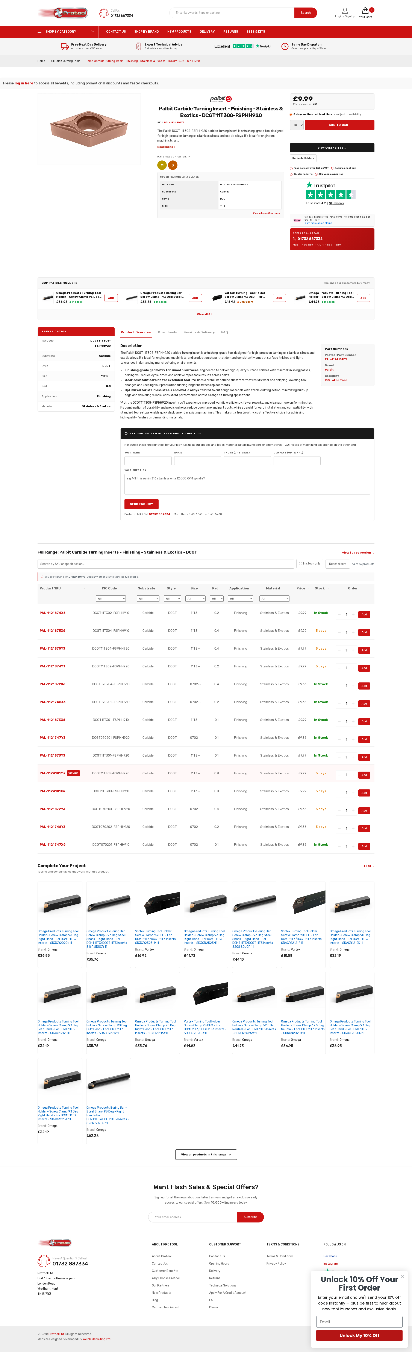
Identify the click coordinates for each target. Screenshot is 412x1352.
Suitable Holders (303, 158)
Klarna (213, 1307)
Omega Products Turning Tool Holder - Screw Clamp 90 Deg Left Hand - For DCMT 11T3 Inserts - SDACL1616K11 (106, 1027)
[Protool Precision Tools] (63, 12)
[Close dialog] (402, 1276)
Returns (214, 1278)
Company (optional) (288, 452)
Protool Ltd (56, 1334)
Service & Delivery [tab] (199, 332)
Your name (132, 452)
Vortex (149, 949)
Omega (53, 949)
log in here (24, 83)
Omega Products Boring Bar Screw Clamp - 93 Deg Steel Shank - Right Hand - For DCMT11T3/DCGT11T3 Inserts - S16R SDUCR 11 (162, 295)
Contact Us (160, 1263)
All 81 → (369, 866)
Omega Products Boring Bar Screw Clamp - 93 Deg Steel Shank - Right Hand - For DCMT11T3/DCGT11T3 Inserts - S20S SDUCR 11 (253, 939)
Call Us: (115, 10)
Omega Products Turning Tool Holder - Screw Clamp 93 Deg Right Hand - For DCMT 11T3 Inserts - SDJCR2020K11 (78, 295)
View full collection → (358, 552)
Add (111, 297)
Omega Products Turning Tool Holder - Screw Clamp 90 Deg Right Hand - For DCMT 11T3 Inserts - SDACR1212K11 (350, 937)
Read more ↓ (166, 146)
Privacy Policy (276, 1263)
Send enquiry (141, 504)
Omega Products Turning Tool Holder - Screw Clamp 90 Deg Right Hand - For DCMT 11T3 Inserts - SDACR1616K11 (155, 1027)
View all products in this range (204, 1154)
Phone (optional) (237, 452)
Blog (155, 1300)
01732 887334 (310, 239)
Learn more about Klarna (318, 223)
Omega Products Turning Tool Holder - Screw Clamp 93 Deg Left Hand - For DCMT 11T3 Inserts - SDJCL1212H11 (58, 1027)
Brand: (42, 949)
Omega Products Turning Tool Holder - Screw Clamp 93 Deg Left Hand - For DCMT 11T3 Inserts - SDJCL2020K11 (350, 1027)
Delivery (214, 1271)
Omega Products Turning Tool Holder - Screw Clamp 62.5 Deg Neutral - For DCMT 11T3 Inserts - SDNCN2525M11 (254, 1027)
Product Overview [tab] (136, 332)
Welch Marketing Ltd (97, 1339)
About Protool (161, 1256)
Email (178, 452)
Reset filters (337, 564)
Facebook (330, 1256)
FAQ (212, 1300)
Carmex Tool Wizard (165, 1307)
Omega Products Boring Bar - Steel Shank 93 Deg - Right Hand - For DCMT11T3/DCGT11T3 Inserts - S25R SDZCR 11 (107, 1115)
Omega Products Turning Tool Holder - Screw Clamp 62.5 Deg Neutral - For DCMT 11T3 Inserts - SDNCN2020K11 (303, 1027)
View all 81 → (206, 314)
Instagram (331, 1263)
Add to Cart (340, 125)
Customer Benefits (165, 1271)
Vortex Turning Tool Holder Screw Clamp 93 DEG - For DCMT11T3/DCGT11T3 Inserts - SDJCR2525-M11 (246, 295)
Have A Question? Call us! (70, 1258)
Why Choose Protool (166, 1278)
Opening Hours (219, 1263)
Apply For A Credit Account (228, 1293)
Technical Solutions (222, 1285)
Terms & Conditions (280, 1256)
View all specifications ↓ (267, 213)
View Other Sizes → (332, 147)
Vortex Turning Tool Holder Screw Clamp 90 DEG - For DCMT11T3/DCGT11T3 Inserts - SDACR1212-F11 (302, 937)
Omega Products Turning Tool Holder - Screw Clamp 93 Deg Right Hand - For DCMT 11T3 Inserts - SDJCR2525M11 (331, 295)
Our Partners (161, 1285)
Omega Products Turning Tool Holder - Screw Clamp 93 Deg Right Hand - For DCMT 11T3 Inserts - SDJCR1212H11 (58, 1113)
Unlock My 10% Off (359, 1335)
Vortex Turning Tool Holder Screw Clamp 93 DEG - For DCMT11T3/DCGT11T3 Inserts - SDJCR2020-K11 (205, 1027)
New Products (161, 1293)
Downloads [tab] (167, 332)
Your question (135, 470)
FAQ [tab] (224, 332)
